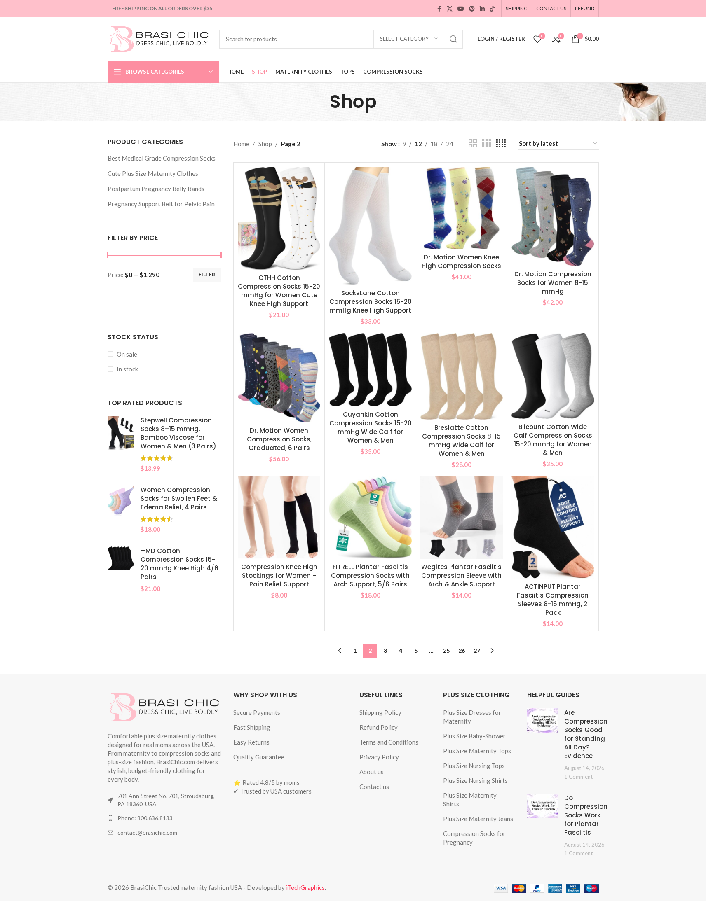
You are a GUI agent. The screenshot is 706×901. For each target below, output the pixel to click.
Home (241, 143)
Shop (265, 143)
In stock (127, 369)
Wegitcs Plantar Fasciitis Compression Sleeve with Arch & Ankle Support (461, 575)
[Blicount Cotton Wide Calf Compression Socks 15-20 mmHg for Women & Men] (552, 375)
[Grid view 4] (501, 143)
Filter (207, 274)
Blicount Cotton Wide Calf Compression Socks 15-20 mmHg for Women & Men (553, 439)
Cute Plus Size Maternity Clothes (153, 173)
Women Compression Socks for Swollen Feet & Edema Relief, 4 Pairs (179, 498)
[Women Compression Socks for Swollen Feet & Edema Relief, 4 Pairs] (121, 510)
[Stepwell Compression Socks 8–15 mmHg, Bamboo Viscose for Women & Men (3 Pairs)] (121, 444)
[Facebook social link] (439, 8)
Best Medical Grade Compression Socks (162, 158)
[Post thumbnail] (542, 744)
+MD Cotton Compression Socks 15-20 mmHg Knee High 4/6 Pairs (179, 563)
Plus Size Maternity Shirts (470, 799)
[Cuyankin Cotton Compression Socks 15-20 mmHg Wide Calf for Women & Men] (370, 369)
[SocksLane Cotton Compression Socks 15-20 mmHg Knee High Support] (370, 226)
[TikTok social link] (492, 8)
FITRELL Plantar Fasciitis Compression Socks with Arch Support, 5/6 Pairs (370, 575)
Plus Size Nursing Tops (474, 765)
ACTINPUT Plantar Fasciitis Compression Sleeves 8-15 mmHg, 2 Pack (553, 599)
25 (446, 650)
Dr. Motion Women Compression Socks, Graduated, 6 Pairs (279, 439)
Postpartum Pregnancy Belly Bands (156, 188)
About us (371, 771)
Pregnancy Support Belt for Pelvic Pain (161, 204)
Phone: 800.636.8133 (145, 818)
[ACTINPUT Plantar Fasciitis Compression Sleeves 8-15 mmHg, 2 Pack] (552, 527)
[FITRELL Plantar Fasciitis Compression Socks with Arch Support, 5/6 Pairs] (370, 517)
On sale (127, 354)
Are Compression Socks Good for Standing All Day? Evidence (585, 734)
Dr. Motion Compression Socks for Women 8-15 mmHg (552, 283)
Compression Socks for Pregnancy (474, 838)
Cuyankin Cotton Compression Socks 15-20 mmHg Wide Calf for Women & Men (370, 427)
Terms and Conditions (388, 742)
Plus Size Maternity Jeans (478, 818)
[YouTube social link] (461, 8)
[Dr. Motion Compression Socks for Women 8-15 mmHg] (552, 216)
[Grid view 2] (473, 143)
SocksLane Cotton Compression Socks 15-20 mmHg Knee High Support (370, 302)
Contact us (374, 786)
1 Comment (578, 776)
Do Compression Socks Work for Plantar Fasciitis (585, 815)
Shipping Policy (380, 712)
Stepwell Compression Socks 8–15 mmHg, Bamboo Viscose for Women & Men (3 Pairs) (178, 433)
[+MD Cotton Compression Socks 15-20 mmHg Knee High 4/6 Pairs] (121, 569)
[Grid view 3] (486, 143)
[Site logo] (159, 38)
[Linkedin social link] (482, 8)
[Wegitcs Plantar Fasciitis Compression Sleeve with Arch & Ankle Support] (461, 517)
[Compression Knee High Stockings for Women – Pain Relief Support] (279, 517)
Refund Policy (378, 727)
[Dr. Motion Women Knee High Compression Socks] (461, 208)
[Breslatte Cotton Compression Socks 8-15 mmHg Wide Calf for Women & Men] (461, 376)
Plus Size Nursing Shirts (475, 780)
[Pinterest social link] (472, 8)
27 (477, 650)
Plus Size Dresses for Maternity (472, 717)
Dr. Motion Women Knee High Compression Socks (461, 261)
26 (461, 650)
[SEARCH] (453, 39)
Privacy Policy (379, 757)
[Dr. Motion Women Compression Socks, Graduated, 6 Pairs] (279, 377)
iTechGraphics (305, 887)
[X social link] (449, 8)
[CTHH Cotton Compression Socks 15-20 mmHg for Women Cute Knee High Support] (279, 218)
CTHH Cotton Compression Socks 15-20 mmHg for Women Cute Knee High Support (279, 290)
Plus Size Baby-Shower (474, 736)
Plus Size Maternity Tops (477, 750)
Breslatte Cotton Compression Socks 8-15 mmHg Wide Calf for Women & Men (461, 440)
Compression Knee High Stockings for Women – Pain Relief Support (279, 575)
